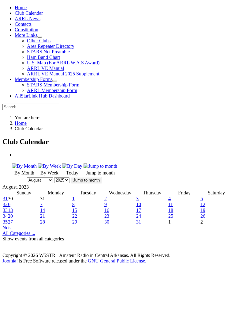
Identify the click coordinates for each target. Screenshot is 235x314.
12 (202, 204)
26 (202, 216)
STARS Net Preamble (48, 51)
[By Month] (24, 166)
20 (10, 216)
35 (5, 221)
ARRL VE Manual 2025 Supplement (63, 73)
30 (106, 221)
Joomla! (10, 260)
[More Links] (39, 37)
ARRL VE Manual (45, 68)
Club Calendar (29, 13)
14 (42, 210)
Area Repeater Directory (50, 46)
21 (42, 216)
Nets (6, 227)
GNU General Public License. (117, 260)
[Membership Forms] (54, 81)
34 (5, 216)
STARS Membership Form (53, 84)
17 (138, 210)
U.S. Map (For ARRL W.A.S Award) (63, 62)
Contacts (23, 24)
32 (5, 204)
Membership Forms (33, 79)
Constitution (26, 29)
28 (42, 221)
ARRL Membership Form (52, 90)
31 (5, 198)
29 (74, 221)
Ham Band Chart (43, 57)
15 (74, 210)
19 (202, 210)
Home (21, 7)
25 (170, 216)
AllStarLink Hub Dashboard (42, 95)
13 (10, 210)
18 (170, 210)
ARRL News (27, 18)
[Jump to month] (100, 166)
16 (106, 210)
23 (106, 216)
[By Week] (49, 166)
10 (138, 204)
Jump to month (86, 180)
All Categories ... (18, 233)
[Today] (72, 166)
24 (138, 216)
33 (5, 210)
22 (74, 216)
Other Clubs (38, 40)
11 (170, 204)
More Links (26, 35)
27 (10, 221)
